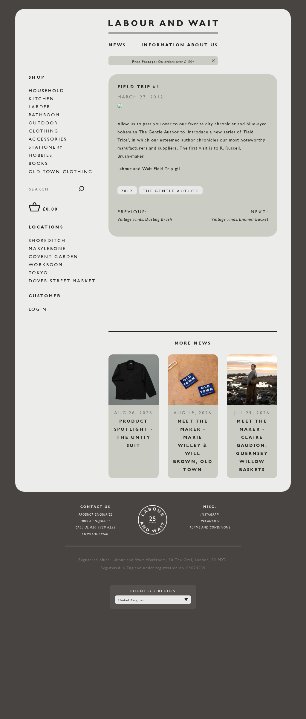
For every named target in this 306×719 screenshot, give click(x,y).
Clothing (45, 130)
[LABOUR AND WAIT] (163, 25)
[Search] (81, 189)
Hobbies (42, 155)
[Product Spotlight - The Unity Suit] (133, 379)
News (117, 45)
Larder (41, 106)
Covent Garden (54, 256)
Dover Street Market (63, 280)
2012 (127, 190)
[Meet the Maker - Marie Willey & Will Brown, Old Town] (193, 379)
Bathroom (45, 114)
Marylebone (48, 248)
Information (163, 45)
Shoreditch (48, 240)
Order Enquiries (96, 521)
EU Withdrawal (95, 534)
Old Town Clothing (62, 171)
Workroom (47, 264)
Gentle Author (164, 131)
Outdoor (44, 122)
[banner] (163, 36)
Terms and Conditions (209, 527)
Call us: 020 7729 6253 (96, 527)
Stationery (47, 147)
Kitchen (42, 98)
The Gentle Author (171, 190)
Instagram (210, 514)
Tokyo (39, 272)
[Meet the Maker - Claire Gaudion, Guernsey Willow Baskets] (252, 379)
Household (47, 90)
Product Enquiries (96, 514)
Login (39, 309)
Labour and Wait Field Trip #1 (149, 168)
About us (202, 45)
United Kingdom (131, 600)
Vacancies (210, 521)
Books (39, 163)
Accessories (49, 138)
